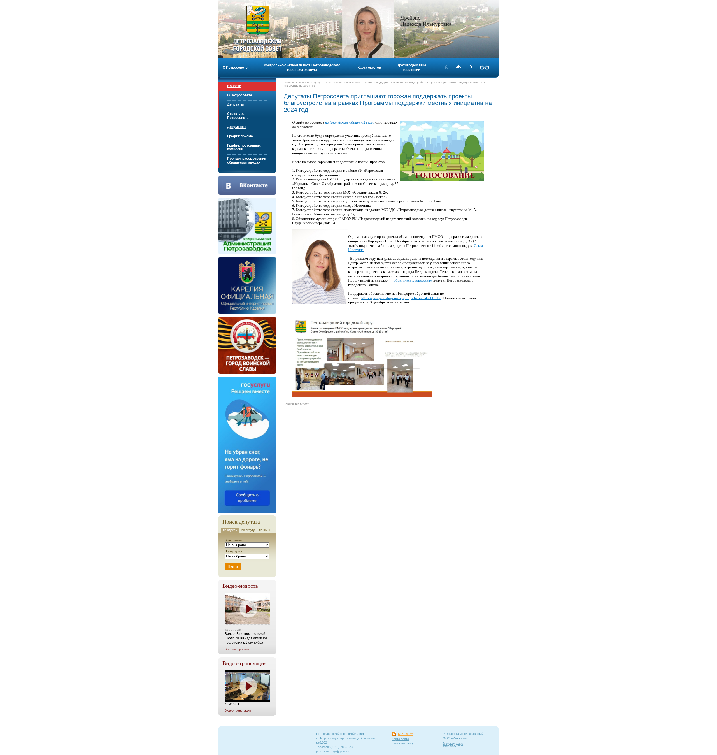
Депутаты (235, 104)
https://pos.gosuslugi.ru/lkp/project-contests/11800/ (401, 297)
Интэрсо (459, 738)
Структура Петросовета (238, 116)
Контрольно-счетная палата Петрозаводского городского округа (302, 67)
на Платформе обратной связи (350, 122)
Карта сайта (400, 739)
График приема (240, 136)
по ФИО (264, 530)
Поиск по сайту (403, 743)
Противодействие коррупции (411, 67)
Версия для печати (296, 403)
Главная (289, 82)
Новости (234, 86)
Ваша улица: (234, 540)
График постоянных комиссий (244, 147)
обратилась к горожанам (413, 280)
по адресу (230, 530)
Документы (236, 127)
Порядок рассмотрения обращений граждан (246, 160)
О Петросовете (235, 67)
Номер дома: (234, 551)
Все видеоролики (237, 649)
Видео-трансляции (238, 710)
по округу (248, 530)
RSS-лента (405, 734)
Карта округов (369, 67)
